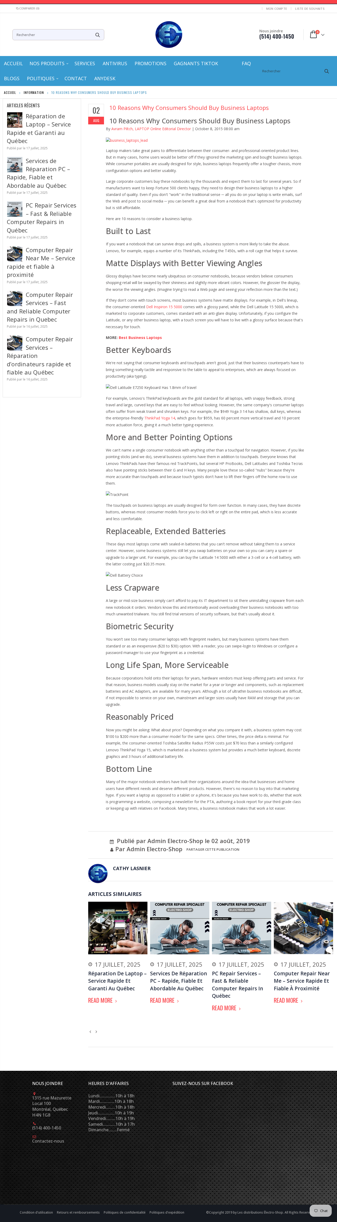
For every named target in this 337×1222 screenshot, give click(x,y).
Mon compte (276, 9)
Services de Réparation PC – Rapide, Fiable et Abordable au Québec (38, 173)
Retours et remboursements (79, 1212)
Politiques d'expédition (167, 1212)
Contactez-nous (48, 1141)
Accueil (10, 92)
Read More (101, 1000)
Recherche (97, 34)
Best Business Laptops (140, 337)
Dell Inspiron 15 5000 (164, 306)
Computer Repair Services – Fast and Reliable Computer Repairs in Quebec (40, 307)
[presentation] (91, 1031)
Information (34, 92)
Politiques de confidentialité (125, 1212)
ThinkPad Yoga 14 (159, 417)
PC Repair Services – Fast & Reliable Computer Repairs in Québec (41, 217)
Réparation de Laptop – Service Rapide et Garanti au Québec (39, 128)
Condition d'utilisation (37, 1212)
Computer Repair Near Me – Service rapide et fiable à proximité (41, 262)
